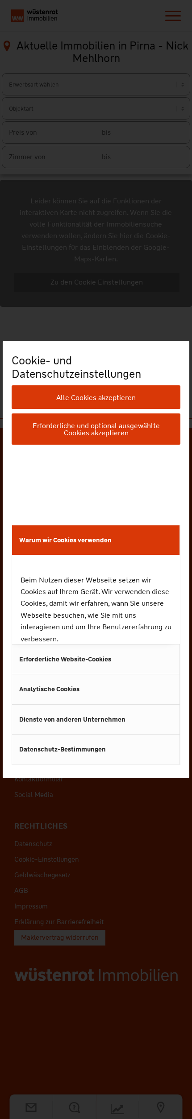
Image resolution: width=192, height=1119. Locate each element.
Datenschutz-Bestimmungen (62, 749)
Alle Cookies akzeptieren (96, 397)
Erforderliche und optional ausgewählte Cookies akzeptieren (96, 429)
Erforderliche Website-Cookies (65, 659)
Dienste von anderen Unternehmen (72, 719)
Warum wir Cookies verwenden (65, 540)
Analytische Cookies (49, 689)
